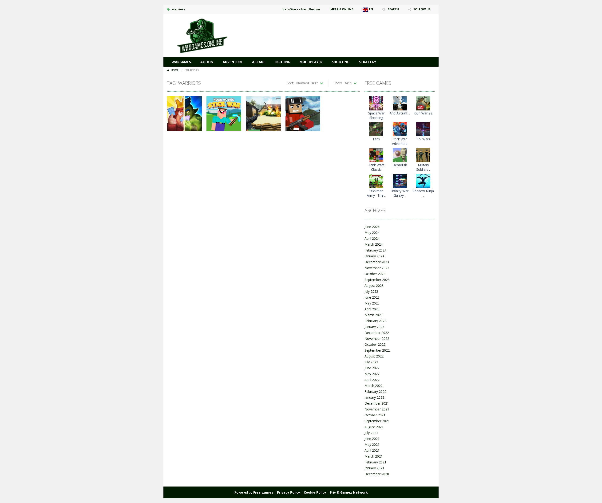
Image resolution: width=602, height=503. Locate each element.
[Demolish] (400, 155)
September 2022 (377, 350)
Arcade (258, 62)
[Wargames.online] (202, 35)
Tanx (376, 139)
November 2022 (376, 338)
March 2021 (373, 456)
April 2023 (372, 309)
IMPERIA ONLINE (341, 9)
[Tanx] (376, 129)
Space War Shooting (376, 115)
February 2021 (375, 462)
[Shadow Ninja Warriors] (423, 180)
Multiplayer (311, 62)
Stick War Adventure (400, 141)
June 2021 (372, 438)
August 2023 (374, 285)
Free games (263, 492)
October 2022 (374, 344)
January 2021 (374, 468)
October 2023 (374, 274)
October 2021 (374, 415)
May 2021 (372, 444)
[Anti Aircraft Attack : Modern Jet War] (400, 103)
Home (174, 70)
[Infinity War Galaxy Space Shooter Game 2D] (400, 180)
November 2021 (376, 409)
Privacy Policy (288, 492)
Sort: (290, 83)
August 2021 (374, 427)
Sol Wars (423, 139)
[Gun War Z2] (423, 103)
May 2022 (372, 374)
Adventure (233, 62)
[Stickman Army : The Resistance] (376, 180)
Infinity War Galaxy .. (399, 193)
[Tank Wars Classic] (376, 155)
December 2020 (376, 474)
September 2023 (377, 279)
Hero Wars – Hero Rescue (301, 9)
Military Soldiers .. (423, 167)
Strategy (367, 62)
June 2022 (372, 368)
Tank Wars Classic (376, 167)
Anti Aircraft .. (400, 113)
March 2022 (373, 385)
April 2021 (372, 450)
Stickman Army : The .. (376, 193)
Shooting (340, 62)
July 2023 (371, 291)
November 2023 (376, 268)
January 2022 (374, 397)
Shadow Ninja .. (423, 193)
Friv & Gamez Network (349, 492)
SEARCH (393, 9)
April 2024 (372, 238)
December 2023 (376, 262)
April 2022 (372, 379)
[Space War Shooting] (376, 103)
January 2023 (374, 327)
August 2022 (374, 356)
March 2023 (373, 315)
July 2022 (371, 362)
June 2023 (372, 297)
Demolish (399, 165)
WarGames (181, 62)
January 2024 (374, 256)
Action (206, 62)
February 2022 (375, 391)
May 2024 (372, 232)
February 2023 (375, 321)
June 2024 (372, 226)
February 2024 (375, 250)
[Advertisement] (349, 28)
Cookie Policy (315, 492)
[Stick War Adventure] (400, 129)
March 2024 (373, 244)
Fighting (282, 62)
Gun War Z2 (423, 113)
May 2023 (372, 303)
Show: (337, 83)
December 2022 (376, 332)
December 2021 (376, 403)
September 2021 (377, 421)
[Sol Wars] (423, 129)
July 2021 (371, 432)
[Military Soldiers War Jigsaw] (423, 155)
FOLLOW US (421, 9)
